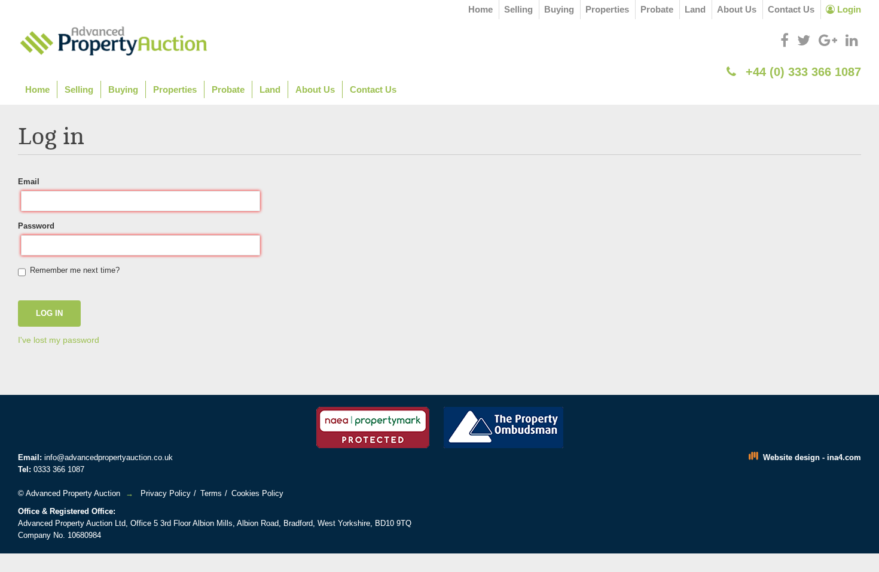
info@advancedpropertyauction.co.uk (108, 457)
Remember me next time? (75, 270)
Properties (607, 9)
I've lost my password (58, 340)
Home (480, 9)
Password (36, 225)
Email (28, 181)
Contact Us (791, 9)
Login (848, 9)
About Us (736, 9)
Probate (656, 9)
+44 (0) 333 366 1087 (801, 71)
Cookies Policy (257, 493)
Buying (559, 9)
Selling (518, 9)
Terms (211, 493)
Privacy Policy (166, 493)
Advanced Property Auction (73, 493)
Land (695, 9)
